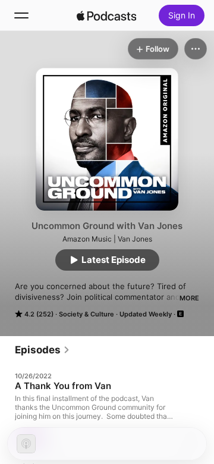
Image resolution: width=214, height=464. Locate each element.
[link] (42, 349)
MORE (189, 298)
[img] (106, 15)
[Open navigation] (21, 15)
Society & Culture (86, 314)
